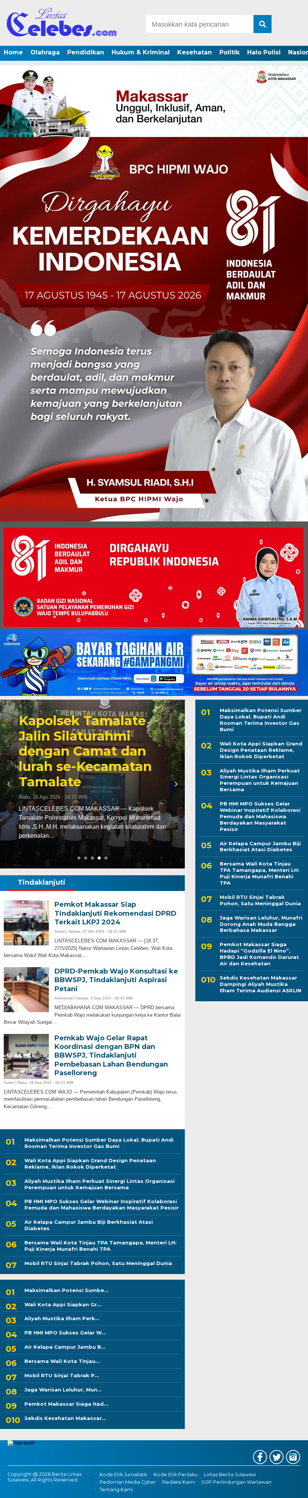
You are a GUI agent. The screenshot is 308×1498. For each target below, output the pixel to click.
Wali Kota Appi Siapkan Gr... (62, 1304)
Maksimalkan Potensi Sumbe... (66, 1290)
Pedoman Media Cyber (128, 1482)
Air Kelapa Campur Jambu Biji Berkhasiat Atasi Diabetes (88, 1225)
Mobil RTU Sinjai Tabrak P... (61, 1375)
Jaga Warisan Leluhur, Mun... (63, 1390)
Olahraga (45, 52)
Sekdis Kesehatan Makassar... (65, 1418)
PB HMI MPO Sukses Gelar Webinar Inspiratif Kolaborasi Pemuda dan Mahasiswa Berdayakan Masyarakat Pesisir (101, 1204)
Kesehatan (194, 52)
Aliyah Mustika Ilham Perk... (62, 1318)
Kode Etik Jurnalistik (123, 1474)
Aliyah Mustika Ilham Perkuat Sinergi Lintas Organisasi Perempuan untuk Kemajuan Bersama (99, 1184)
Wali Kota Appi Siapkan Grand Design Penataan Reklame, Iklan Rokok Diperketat (90, 1163)
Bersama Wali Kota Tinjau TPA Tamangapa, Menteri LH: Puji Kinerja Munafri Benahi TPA (100, 1246)
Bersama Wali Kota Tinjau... (62, 1361)
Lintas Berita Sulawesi (230, 1474)
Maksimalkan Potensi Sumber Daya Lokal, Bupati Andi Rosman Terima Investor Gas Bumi (99, 1143)
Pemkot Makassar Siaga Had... (66, 1404)
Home (13, 52)
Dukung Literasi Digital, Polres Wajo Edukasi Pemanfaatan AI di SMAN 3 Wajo (92, 768)
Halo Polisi (264, 52)
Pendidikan (85, 52)
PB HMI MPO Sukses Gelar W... (65, 1333)
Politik (229, 52)
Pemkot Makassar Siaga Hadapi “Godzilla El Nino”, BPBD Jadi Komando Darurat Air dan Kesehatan (259, 953)
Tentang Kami (116, 1489)
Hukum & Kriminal (141, 52)
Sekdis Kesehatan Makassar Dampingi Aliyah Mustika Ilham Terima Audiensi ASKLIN (260, 984)
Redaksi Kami (178, 1482)
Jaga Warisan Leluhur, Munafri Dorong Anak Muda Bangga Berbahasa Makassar (261, 924)
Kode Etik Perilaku (176, 1474)
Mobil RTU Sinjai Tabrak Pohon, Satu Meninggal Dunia (98, 1263)
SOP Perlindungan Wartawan (236, 1482)
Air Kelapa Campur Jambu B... (65, 1347)
